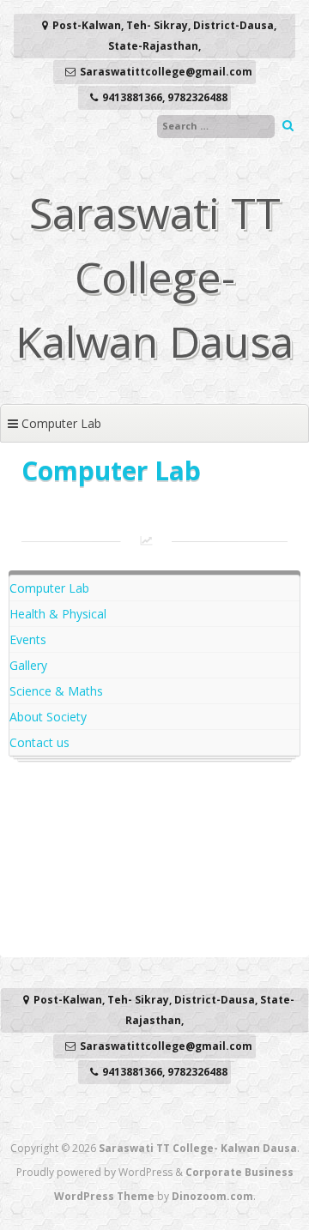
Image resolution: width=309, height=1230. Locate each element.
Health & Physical (57, 614)
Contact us (39, 742)
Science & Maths (56, 691)
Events (27, 639)
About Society (48, 716)
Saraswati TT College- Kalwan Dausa (154, 277)
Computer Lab (49, 588)
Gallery (28, 665)
